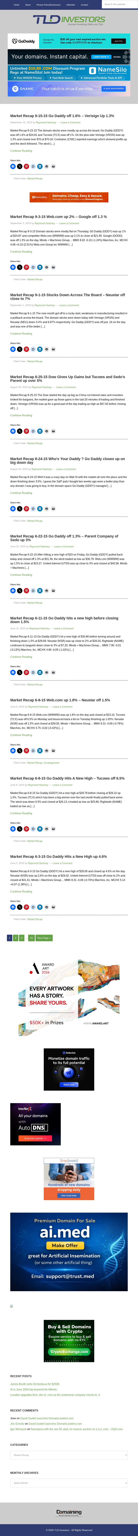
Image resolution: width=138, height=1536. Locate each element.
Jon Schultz (17, 1423)
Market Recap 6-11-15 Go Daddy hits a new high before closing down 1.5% (64, 620)
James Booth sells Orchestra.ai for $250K (35, 1384)
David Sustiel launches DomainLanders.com (47, 1418)
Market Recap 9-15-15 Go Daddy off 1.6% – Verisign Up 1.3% (62, 116)
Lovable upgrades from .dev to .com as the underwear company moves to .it (55, 1394)
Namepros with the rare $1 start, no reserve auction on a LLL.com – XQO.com (77, 1429)
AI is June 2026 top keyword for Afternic (33, 1389)
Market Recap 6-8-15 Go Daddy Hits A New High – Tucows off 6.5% (67, 778)
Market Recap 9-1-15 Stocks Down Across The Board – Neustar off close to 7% (67, 297)
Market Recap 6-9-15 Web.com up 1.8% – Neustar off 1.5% (60, 700)
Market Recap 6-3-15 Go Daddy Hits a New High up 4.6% (58, 856)
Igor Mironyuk (18, 1429)
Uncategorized (51, 762)
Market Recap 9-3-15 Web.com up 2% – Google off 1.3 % (58, 217)
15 (31, 938)
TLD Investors (69, 21)
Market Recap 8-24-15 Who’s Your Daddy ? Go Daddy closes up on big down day (67, 461)
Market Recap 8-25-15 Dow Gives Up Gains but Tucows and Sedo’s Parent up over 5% (67, 379)
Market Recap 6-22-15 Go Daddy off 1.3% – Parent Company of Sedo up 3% (64, 538)
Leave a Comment (70, 122)
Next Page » (44, 938)
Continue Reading (21, 150)
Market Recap (34, 178)
